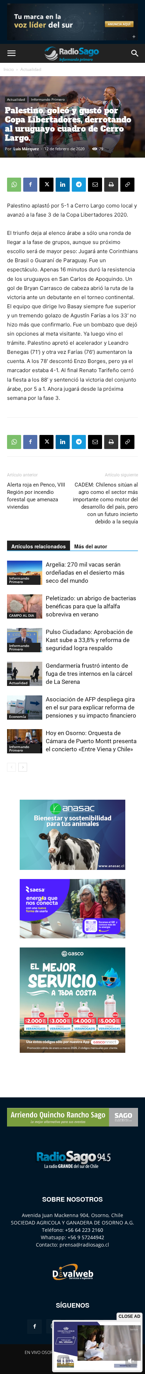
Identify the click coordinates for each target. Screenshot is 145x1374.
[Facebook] (30, 185)
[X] (46, 185)
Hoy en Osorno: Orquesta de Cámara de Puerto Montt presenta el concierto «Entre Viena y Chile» (91, 741)
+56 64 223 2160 (84, 1230)
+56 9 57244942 (86, 1237)
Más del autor (90, 546)
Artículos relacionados (38, 546)
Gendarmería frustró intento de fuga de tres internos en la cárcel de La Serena (89, 673)
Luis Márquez (26, 148)
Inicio (9, 69)
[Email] (95, 185)
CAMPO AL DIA (21, 615)
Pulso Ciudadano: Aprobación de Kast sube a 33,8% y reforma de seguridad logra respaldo (89, 640)
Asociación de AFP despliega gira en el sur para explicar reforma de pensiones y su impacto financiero (91, 707)
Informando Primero (48, 99)
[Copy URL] (127, 185)
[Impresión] (111, 185)
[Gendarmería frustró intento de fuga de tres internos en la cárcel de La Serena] (24, 674)
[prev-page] (11, 767)
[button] (11, 53)
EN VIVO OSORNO (42, 1352)
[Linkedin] (63, 185)
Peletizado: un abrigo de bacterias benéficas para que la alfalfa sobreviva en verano (91, 606)
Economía (17, 716)
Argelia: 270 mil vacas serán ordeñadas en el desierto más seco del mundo (85, 572)
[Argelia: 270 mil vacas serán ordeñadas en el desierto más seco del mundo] (24, 573)
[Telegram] (79, 185)
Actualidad (30, 69)
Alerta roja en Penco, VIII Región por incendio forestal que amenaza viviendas (36, 496)
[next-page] (22, 767)
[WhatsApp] (14, 185)
